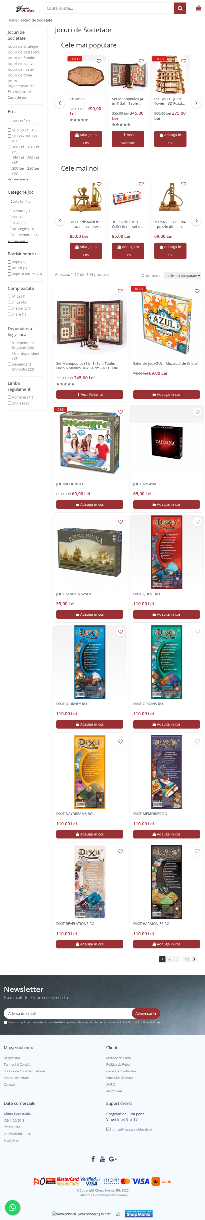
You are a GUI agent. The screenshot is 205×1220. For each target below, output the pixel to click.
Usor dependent (26, 353)
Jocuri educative (21, 63)
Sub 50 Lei (21, 130)
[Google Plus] (112, 1159)
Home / (14, 20)
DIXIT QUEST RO (146, 594)
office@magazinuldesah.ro (132, 1129)
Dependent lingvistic (21, 367)
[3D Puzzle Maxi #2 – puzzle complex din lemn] (86, 197)
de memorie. (23, 234)
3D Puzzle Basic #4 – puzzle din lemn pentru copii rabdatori (170, 224)
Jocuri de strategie (23, 46)
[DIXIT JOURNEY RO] (90, 662)
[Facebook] (93, 1159)
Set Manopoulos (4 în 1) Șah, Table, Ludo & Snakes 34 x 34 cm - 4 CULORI (128, 101)
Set (15, 216)
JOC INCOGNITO (69, 484)
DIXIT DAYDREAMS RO (74, 814)
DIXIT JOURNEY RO (71, 704)
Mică (16, 296)
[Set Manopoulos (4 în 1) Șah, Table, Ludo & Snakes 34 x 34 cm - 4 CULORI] (128, 74)
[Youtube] (102, 1159)
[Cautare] (180, 8)
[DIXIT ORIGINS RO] (167, 662)
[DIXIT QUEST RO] (167, 552)
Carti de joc (17, 97)
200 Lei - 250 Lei (25, 168)
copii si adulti (23, 274)
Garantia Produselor (121, 1071)
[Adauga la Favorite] (99, 61)
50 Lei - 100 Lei (24, 136)
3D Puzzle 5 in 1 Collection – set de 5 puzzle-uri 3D (127, 224)
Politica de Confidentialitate (141, 1022)
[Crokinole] (86, 74)
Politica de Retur (118, 1064)
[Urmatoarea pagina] (194, 959)
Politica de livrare (16, 1077)
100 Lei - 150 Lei (25, 146)
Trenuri (18, 210)
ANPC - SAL (114, 1091)
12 (187, 959)
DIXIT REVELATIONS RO (75, 923)
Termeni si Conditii (17, 1064)
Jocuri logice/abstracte (21, 83)
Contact (10, 1084)
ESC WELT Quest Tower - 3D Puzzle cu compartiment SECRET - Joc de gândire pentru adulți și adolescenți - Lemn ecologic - (170, 101)
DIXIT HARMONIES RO (151, 923)
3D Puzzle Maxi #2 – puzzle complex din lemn (85, 224)
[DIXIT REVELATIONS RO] (90, 882)
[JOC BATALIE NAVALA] (90, 552)
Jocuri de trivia (20, 75)
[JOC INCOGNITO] (90, 442)
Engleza (18, 403)
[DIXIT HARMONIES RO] (167, 882)
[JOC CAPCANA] (167, 442)
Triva (16, 222)
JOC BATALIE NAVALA (73, 594)
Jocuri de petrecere (24, 52)
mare (16, 314)
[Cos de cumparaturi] (198, 8)
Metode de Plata (118, 1058)
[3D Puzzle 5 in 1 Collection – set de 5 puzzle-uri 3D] (128, 197)
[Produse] (7, 7)
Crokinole (78, 99)
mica (16, 302)
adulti (17, 268)
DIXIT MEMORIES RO (150, 814)
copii (16, 262)
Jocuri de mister (21, 69)
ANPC (110, 1084)
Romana (19, 397)
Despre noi (12, 1058)
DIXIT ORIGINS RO (148, 704)
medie (17, 308)
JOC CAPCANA (144, 484)
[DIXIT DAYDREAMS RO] (90, 772)
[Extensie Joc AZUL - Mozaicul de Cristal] (167, 322)
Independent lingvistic (23, 345)
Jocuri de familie (21, 57)
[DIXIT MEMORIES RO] (167, 772)
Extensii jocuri (19, 91)
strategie (19, 228)
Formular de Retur (120, 1077)
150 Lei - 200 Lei (25, 157)
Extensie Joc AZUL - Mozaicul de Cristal (165, 363)
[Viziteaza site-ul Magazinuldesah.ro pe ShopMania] (139, 1214)
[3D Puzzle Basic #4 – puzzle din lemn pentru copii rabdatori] (170, 197)
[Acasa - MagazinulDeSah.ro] (25, 9)
